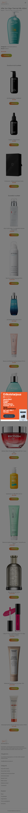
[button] (9, 416)
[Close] (1, 393)
